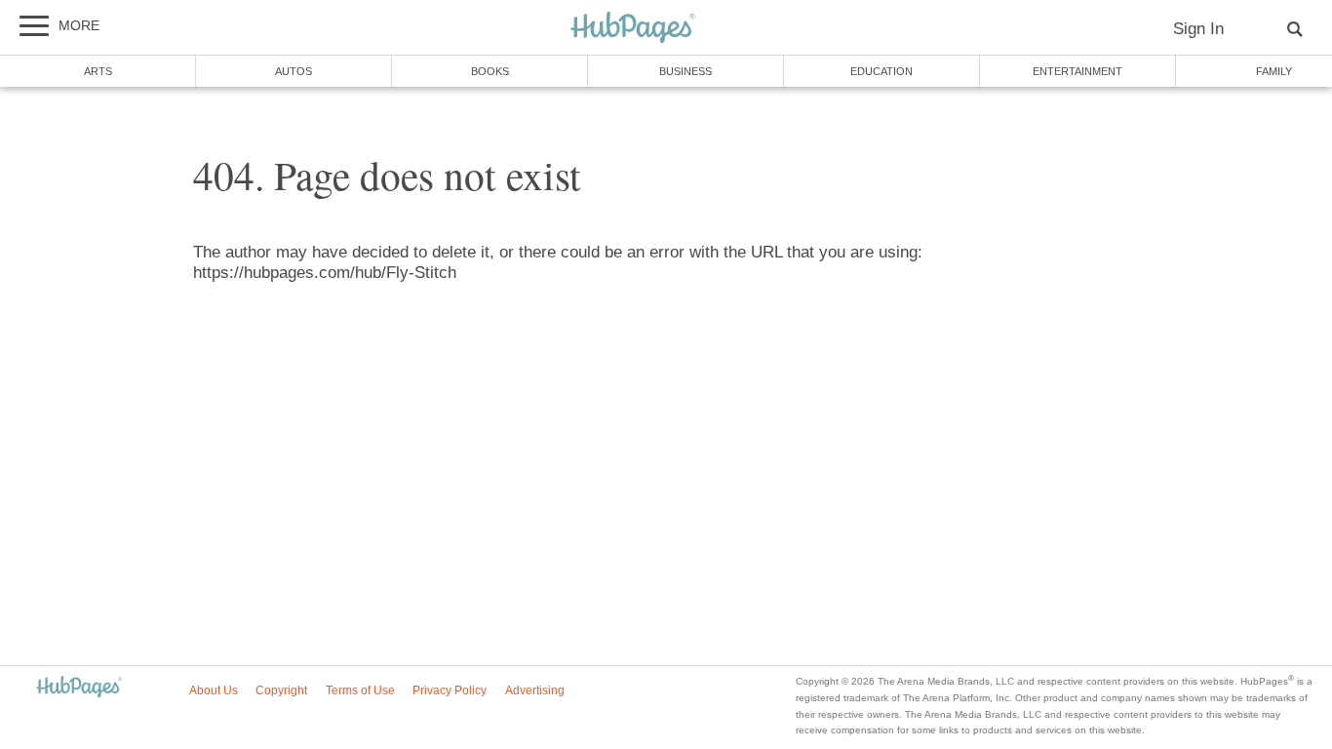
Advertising (535, 690)
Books (490, 71)
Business (685, 71)
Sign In (1198, 29)
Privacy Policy (449, 690)
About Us (213, 690)
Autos (293, 71)
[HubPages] (632, 29)
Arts (98, 71)
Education (881, 71)
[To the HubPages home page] (79, 688)
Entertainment (1077, 71)
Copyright (281, 690)
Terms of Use (360, 690)
